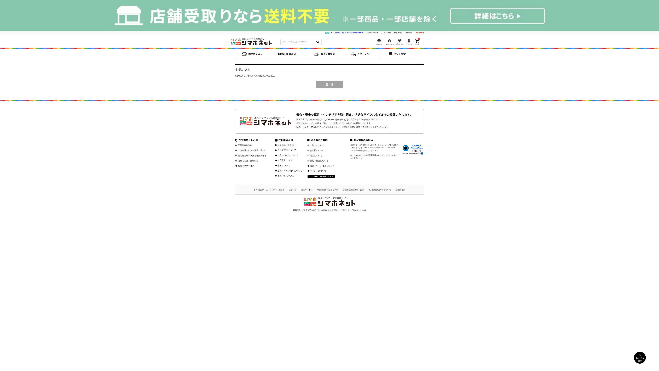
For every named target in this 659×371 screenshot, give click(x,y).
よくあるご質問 (386, 32)
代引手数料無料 (245, 145)
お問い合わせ (398, 32)
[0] (417, 41)
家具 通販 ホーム (261, 190)
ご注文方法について (287, 150)
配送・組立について (319, 161)
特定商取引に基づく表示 (327, 190)
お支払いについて (318, 150)
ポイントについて (286, 176)
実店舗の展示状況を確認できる (252, 155)
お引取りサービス (246, 166)
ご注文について (317, 145)
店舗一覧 (292, 190)
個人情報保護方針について (379, 190)
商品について (316, 155)
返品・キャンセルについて (290, 171)
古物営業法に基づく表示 (353, 190)
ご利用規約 (400, 190)
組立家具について (286, 160)
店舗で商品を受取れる (248, 161)
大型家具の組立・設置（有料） (252, 150)
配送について (284, 165)
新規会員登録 (420, 32)
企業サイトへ (307, 190)
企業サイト (409, 32)
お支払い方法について (288, 155)
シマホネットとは (372, 32)
